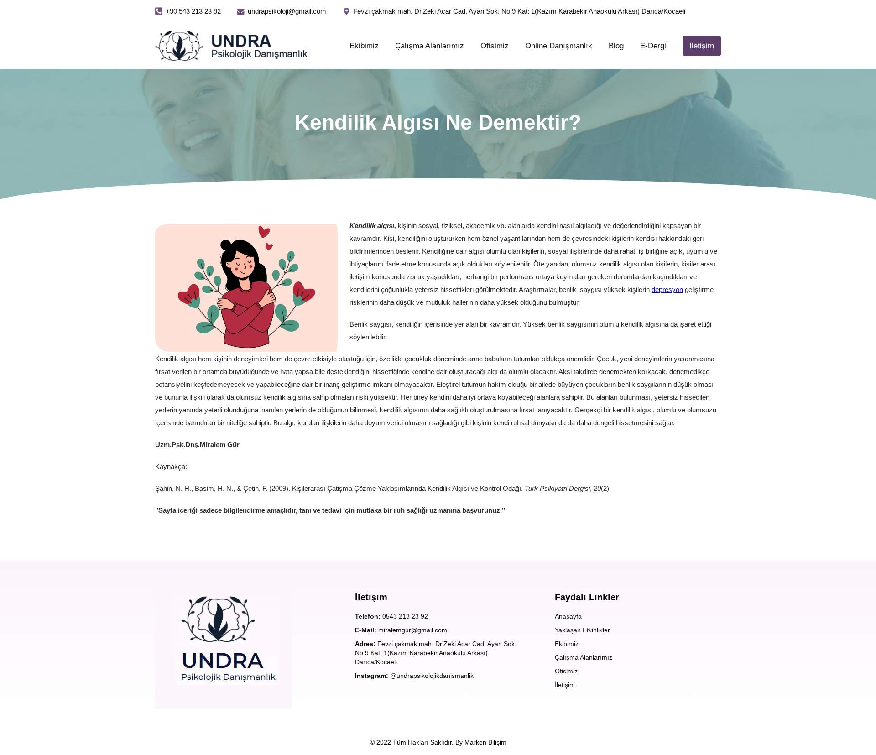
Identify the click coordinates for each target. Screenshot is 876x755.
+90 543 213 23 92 (193, 11)
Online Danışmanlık (558, 46)
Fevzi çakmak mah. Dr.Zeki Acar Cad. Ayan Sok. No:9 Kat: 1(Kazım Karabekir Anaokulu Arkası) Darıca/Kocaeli (519, 11)
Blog (616, 46)
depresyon (667, 289)
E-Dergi (653, 46)
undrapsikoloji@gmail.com (287, 11)
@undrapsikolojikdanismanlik (432, 675)
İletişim (701, 46)
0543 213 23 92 (405, 616)
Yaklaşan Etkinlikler (582, 630)
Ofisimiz (494, 46)
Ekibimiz (364, 46)
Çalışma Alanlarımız (429, 46)
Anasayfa (568, 616)
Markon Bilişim (485, 742)
